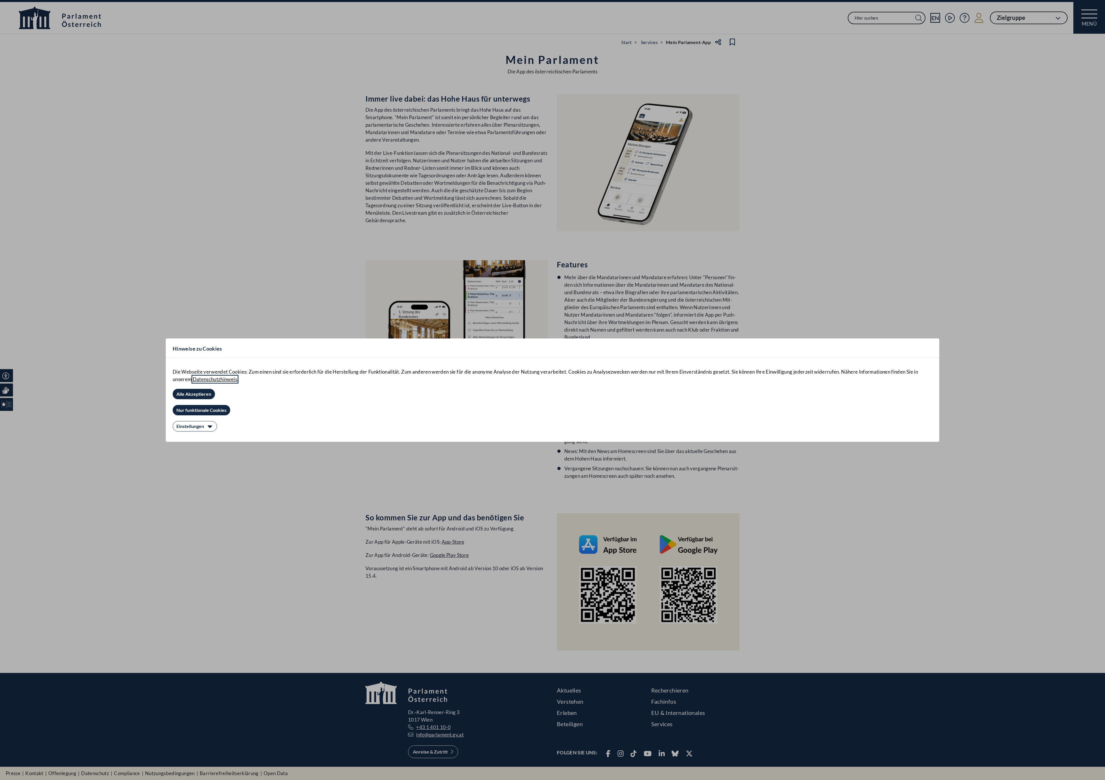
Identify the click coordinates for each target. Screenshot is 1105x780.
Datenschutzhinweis (215, 379)
